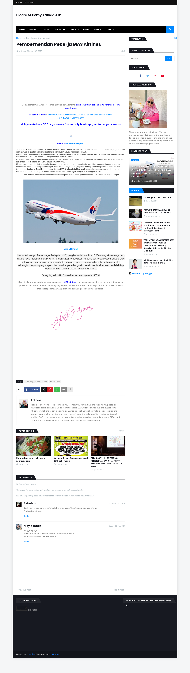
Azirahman (31, 503)
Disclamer (29, 2)
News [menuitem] (86, 29)
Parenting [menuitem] (60, 29)
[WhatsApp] (57, 389)
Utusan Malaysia (74, 143)
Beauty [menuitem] (33, 29)
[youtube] (163, 76)
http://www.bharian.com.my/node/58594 (79, 275)
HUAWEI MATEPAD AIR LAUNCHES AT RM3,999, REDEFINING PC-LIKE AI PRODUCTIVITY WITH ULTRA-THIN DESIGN (151, 171)
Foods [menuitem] (75, 29)
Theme (55, 654)
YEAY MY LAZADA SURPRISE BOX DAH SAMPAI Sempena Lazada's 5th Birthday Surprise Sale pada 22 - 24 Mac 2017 (159, 245)
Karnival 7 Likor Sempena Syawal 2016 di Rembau (71, 459)
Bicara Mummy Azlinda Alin (38, 15)
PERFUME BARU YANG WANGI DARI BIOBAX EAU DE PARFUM (157, 211)
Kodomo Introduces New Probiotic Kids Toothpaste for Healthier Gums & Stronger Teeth (157, 226)
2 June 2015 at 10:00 (117, 503)
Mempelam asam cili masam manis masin (31, 459)
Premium (31, 654)
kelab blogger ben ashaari (37, 38)
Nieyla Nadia (33, 526)
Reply (26, 516)
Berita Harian (70, 249)
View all (121, 431)
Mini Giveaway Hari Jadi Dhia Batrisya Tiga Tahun (158, 261)
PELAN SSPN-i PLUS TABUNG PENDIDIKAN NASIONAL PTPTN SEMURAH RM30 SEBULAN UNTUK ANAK (106, 462)
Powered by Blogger (142, 273)
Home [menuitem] (22, 29)
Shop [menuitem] (111, 29)
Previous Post (24, 589)
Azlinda (36, 400)
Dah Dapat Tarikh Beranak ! (158, 197)
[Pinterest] (50, 389)
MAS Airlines (55, 382)
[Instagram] (155, 76)
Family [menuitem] (97, 29)
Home (19, 2)
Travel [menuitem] (46, 29)
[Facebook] (140, 76)
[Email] (64, 389)
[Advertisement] (70, 79)
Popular (135, 190)
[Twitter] (44, 389)
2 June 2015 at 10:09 (117, 526)
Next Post (119, 589)
